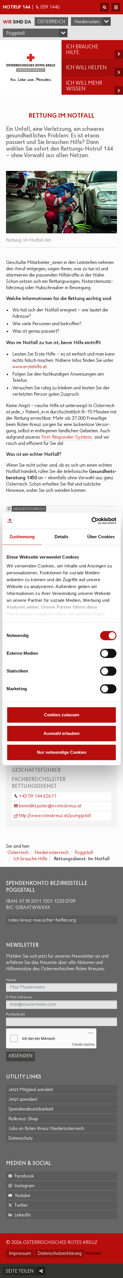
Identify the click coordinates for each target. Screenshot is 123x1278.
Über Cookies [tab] (101, 536)
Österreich (51, 22)
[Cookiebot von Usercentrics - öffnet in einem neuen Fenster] (91, 520)
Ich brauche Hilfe (30, 859)
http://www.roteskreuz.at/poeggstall (55, 816)
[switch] (108, 653)
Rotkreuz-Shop (23, 1119)
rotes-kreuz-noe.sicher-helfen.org (42, 920)
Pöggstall (84, 852)
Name (11, 980)
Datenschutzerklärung (60, 1253)
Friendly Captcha (83, 1044)
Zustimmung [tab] (22, 536)
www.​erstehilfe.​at (29, 367)
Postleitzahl (15, 1014)
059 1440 (49, 7)
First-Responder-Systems (67, 437)
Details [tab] (62, 536)
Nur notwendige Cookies (61, 752)
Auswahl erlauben (61, 733)
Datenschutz (20, 1138)
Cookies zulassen (61, 714)
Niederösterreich (52, 852)
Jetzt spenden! (22, 1099)
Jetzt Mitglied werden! (30, 1089)
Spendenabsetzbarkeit (30, 1109)
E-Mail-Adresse (19, 997)
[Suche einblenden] (104, 7)
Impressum (20, 1253)
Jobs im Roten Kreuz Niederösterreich (46, 1128)
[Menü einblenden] (116, 7)
